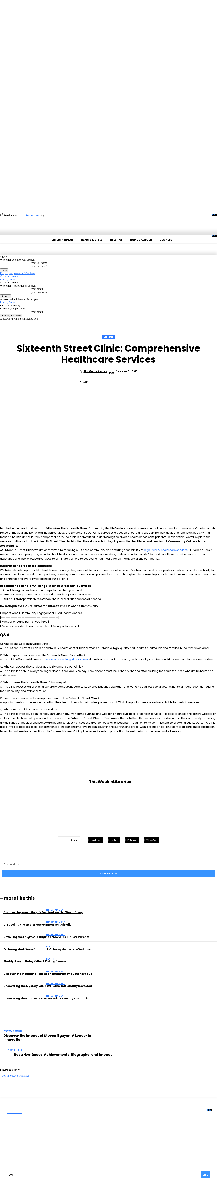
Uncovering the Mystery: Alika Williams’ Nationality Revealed (47, 986)
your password (39, 266)
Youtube (73, 1159)
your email (37, 288)
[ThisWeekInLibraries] (45, 782)
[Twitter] (107, 381)
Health (50, 946)
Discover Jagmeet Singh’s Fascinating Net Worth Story (43, 912)
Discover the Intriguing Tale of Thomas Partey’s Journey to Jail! (49, 974)
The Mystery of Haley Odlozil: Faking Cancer (34, 961)
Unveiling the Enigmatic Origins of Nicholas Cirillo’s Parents (46, 937)
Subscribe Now (108, 873)
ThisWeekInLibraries (95, 371)
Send (205, 1174)
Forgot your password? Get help (17, 273)
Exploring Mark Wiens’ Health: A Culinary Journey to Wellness (47, 949)
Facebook (20, 1159)
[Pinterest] (119, 381)
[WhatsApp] (131, 381)
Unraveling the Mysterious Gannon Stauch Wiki (37, 925)
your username (39, 262)
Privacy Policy (8, 279)
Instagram (39, 1159)
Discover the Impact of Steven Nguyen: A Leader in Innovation (47, 1037)
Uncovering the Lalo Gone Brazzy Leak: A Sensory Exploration (47, 998)
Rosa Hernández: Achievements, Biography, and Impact (63, 1054)
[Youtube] (66, 1160)
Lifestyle (108, 336)
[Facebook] (94, 381)
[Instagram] (30, 1160)
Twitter (57, 1159)
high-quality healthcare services (166, 550)
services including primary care (67, 659)
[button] (42, 215)
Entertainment (55, 909)
